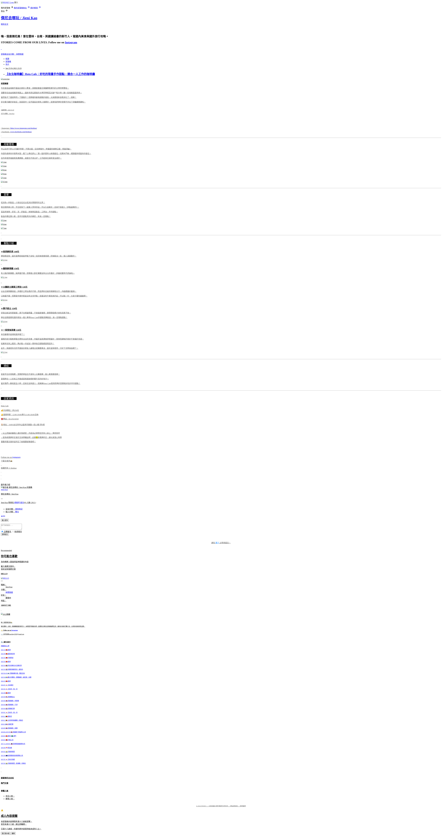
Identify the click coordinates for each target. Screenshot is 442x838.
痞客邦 (17, 503)
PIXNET (203, 806)
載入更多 (5, 520)
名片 (7, 64)
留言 (22, 503)
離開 (13, 833)
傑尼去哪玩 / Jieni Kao (19, 18)
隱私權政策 (234, 806)
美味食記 (19, 509)
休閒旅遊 (19, 54)
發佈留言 (5, 534)
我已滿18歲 (5, 833)
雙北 (17, 512)
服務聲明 (243, 806)
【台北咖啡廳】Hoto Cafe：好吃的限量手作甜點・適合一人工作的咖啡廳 (50, 74)
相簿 (7, 59)
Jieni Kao (4, 490)
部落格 (8, 62)
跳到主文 (4, 24)
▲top (3, 516)
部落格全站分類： (8, 54)
